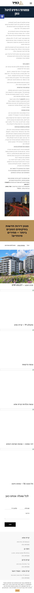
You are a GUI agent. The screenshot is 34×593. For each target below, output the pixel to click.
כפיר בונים (8, 186)
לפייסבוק (22, 99)
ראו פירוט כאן (5, 587)
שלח (10, 524)
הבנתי (17, 590)
